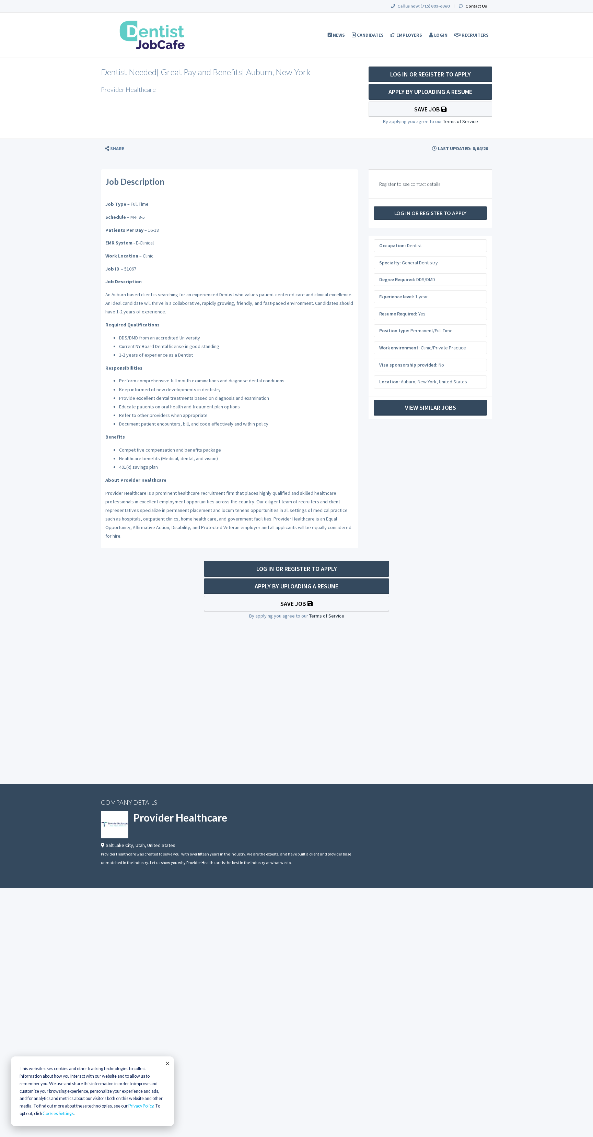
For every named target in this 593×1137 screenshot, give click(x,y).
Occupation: (392, 245)
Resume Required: (398, 314)
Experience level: (396, 297)
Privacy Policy (140, 1106)
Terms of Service (460, 121)
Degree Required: (397, 279)
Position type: (394, 330)
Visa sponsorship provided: (408, 365)
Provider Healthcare (180, 817)
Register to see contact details (410, 184)
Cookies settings (58, 1113)
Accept (167, 1063)
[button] (114, 148)
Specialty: (390, 263)
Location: (389, 382)
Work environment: (399, 348)
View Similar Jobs (430, 407)
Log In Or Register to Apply (430, 74)
